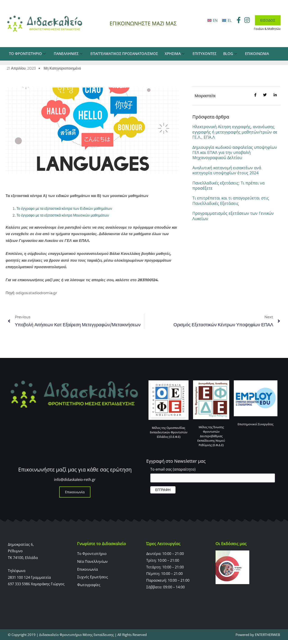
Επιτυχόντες (204, 53)
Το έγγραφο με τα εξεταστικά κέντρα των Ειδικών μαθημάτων (64, 208)
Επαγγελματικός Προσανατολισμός (124, 53)
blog (228, 53)
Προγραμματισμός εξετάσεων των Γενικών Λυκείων (233, 215)
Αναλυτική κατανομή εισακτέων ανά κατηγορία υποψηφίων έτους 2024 (226, 170)
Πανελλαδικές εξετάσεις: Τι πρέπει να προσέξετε (228, 185)
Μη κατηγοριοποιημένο (62, 68)
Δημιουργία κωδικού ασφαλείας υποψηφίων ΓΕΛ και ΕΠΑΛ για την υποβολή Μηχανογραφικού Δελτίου (234, 152)
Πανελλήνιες (66, 53)
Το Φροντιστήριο (25, 53)
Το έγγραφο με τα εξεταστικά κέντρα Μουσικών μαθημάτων (62, 215)
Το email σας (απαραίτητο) (173, 469)
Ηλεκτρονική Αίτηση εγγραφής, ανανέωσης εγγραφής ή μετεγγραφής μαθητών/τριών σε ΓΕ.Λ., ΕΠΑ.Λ (234, 132)
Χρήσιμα (173, 53)
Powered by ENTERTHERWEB (258, 634)
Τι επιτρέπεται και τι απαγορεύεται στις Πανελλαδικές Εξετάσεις (230, 200)
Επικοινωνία (257, 53)
